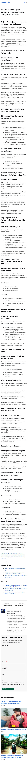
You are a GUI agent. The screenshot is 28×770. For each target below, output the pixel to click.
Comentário (6, 645)
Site (3, 674)
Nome (4, 662)
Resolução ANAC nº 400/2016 (13, 573)
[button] (26, 2)
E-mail (4, 668)
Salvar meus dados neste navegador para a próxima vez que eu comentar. (13, 683)
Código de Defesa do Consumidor (14, 572)
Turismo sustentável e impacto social (13, 729)
